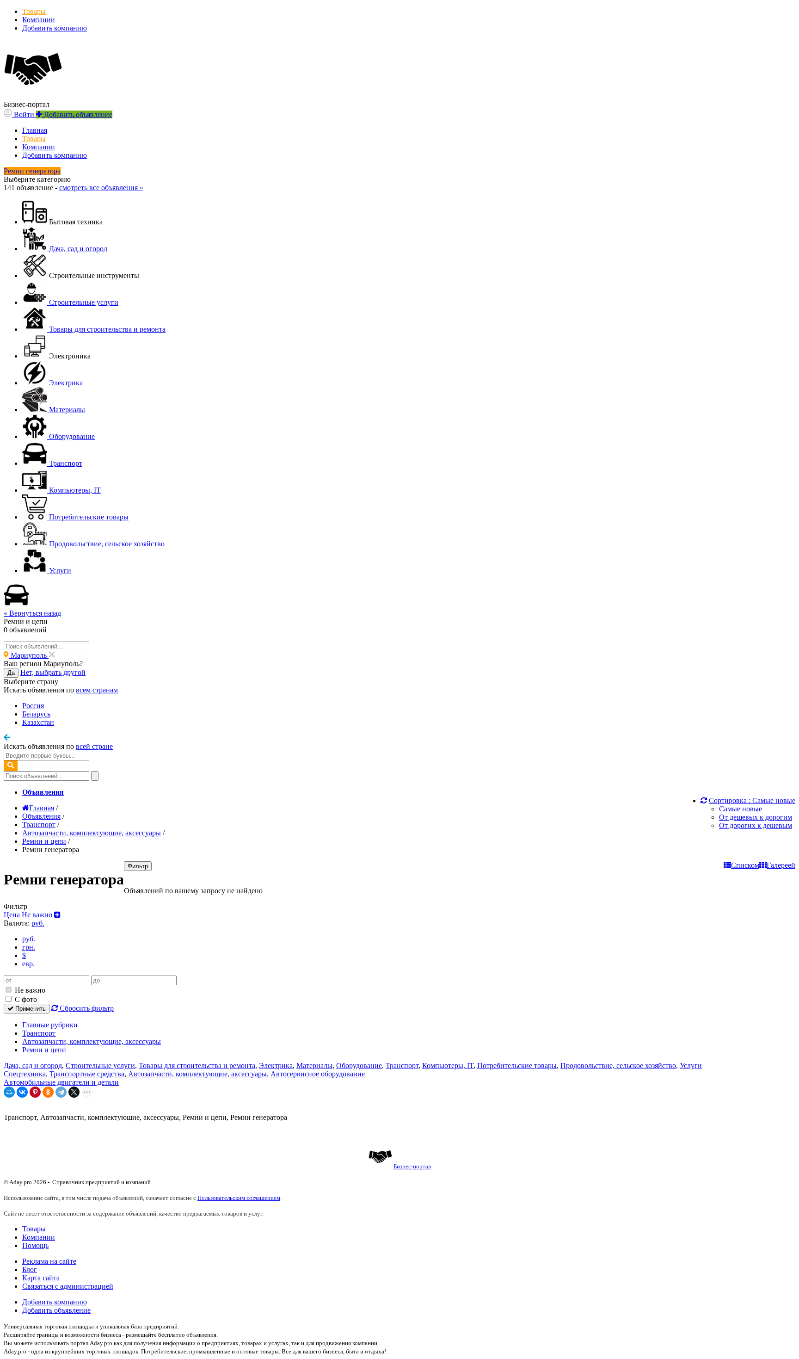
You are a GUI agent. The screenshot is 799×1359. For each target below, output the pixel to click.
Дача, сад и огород (33, 1065)
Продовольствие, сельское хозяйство (618, 1065)
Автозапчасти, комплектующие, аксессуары (91, 1041)
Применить (29, 1008)
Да (11, 672)
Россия (33, 706)
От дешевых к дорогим (755, 817)
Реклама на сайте (49, 1261)
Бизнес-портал (412, 1166)
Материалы (314, 1065)
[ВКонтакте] (22, 1092)
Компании (38, 20)
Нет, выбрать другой (53, 672)
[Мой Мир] (9, 1092)
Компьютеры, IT (447, 1065)
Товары (34, 11)
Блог (29, 1269)
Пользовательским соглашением (238, 1197)
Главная (34, 130)
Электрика (276, 1065)
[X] (74, 1092)
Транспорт (38, 1033)
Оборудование (359, 1065)
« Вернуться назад (32, 613)
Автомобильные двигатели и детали (61, 1082)
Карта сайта (41, 1278)
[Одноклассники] (48, 1092)
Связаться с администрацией (67, 1286)
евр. (28, 964)
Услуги (691, 1065)
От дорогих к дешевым (755, 825)
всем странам (97, 690)
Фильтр (138, 866)
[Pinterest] (35, 1092)
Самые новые (740, 809)
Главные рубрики (50, 1025)
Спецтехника (25, 1074)
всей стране (94, 746)
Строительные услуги (100, 1065)
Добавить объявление (56, 1310)
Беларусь (36, 714)
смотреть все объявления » (101, 187)
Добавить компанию (54, 28)
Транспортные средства (86, 1074)
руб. (28, 939)
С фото (25, 999)
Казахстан (38, 722)
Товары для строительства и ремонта (197, 1065)
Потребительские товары (517, 1065)
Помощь (35, 1245)
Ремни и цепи (44, 1050)
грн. (28, 947)
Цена (29, 915)
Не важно (29, 990)
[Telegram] (61, 1092)
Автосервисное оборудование (317, 1074)
